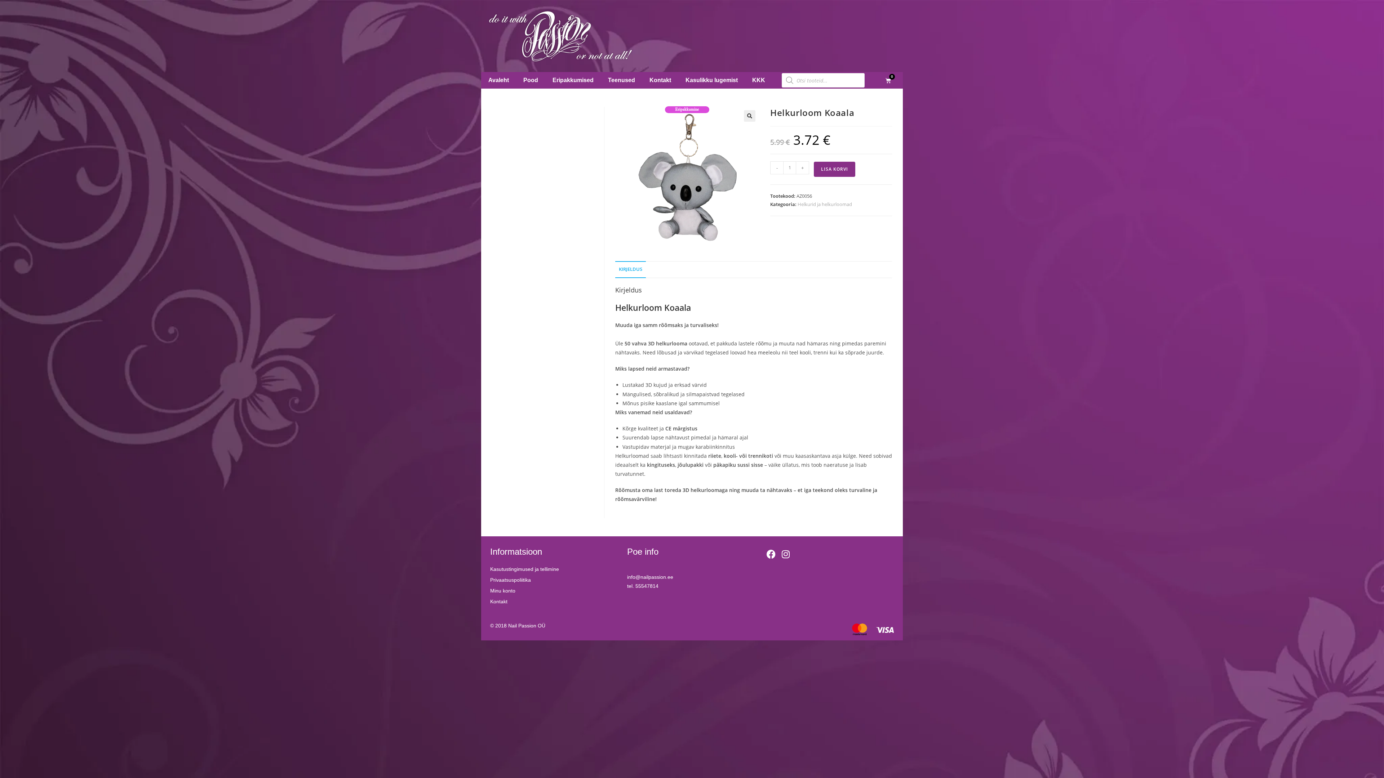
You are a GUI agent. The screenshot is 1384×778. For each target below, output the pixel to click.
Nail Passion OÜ (526, 626)
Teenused (621, 80)
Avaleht (498, 80)
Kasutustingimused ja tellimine (524, 569)
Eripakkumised (573, 80)
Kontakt (660, 80)
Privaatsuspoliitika (510, 580)
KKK (758, 80)
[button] (749, 116)
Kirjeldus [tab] (630, 269)
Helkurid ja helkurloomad (825, 204)
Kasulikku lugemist (712, 80)
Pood (530, 80)
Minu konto (502, 591)
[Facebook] (771, 554)
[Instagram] (785, 554)
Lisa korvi (834, 169)
